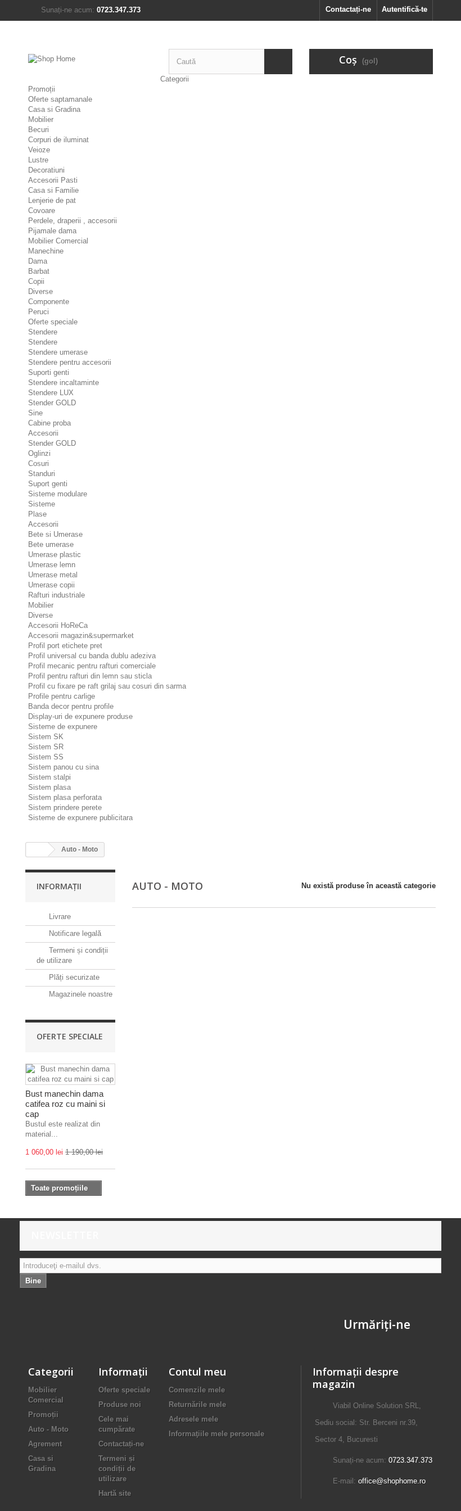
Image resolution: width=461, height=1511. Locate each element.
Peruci (38, 311)
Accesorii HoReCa (58, 625)
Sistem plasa (49, 787)
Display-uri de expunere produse (80, 716)
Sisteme (41, 504)
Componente (48, 301)
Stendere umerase (58, 352)
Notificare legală (74, 933)
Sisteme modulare (57, 494)
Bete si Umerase (55, 534)
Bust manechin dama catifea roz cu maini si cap (65, 1104)
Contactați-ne (348, 9)
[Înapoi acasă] (37, 850)
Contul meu (197, 1371)
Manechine (46, 251)
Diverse (40, 291)
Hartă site (114, 1493)
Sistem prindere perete (65, 807)
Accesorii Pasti (53, 180)
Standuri (41, 473)
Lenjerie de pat (52, 200)
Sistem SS (46, 757)
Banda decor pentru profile (71, 706)
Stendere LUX (51, 392)
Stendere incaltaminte (63, 382)
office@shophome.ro (392, 1481)
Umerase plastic (54, 554)
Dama (37, 261)
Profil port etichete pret (65, 645)
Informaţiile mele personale (216, 1433)
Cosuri (38, 463)
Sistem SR (46, 747)
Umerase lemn (51, 564)
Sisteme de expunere (62, 726)
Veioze (39, 150)
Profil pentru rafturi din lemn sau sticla (90, 676)
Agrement (45, 1444)
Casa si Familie (53, 190)
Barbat (38, 271)
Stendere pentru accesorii (69, 362)
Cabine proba (49, 423)
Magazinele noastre (79, 994)
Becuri (38, 129)
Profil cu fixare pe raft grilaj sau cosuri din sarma (107, 686)
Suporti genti (48, 372)
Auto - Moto (48, 1429)
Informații (59, 886)
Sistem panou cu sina (63, 767)
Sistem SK (46, 736)
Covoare (41, 210)
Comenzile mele (197, 1390)
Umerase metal (53, 575)
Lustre (38, 160)
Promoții (41, 89)
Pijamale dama (52, 231)
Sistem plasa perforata (65, 797)
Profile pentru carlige (61, 696)
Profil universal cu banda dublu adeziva (92, 656)
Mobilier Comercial (58, 241)
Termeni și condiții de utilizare (116, 1468)
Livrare (59, 916)
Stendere (42, 332)
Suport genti (47, 483)
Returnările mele (197, 1404)
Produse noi (119, 1404)
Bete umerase (51, 544)
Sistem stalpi (49, 777)
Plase (37, 514)
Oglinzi (39, 453)
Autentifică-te (404, 9)
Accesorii (43, 433)
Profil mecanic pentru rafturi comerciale (92, 666)
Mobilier (40, 119)
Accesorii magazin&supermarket (81, 635)
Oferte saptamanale (60, 99)
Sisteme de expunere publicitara (80, 817)
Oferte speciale (53, 322)
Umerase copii (51, 585)
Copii (36, 281)
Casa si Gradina (54, 109)
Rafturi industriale (56, 595)
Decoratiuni (46, 170)
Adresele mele (193, 1419)
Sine (35, 413)
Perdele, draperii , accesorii (72, 220)
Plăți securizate (73, 977)
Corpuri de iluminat (58, 139)
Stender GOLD (52, 403)
